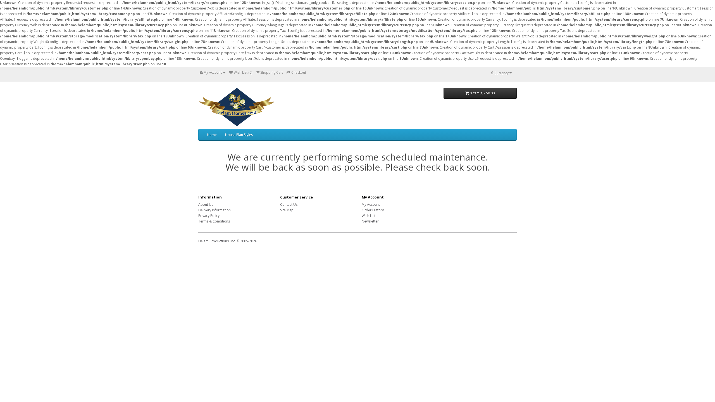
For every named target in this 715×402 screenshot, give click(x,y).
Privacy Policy (209, 215)
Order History (373, 210)
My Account (371, 204)
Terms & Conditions (214, 221)
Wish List (368, 215)
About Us (205, 204)
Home (212, 134)
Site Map (287, 210)
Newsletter (370, 221)
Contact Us (288, 204)
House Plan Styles (239, 134)
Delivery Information (214, 210)
